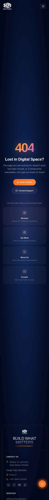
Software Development (16, 499)
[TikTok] (25, 485)
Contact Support (26, 190)
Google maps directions (16, 470)
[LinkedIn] (8, 485)
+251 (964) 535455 (18, 479)
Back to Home (26, 182)
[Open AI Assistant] (42, 484)
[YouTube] (19, 485)
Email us (13, 475)
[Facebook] (14, 485)
